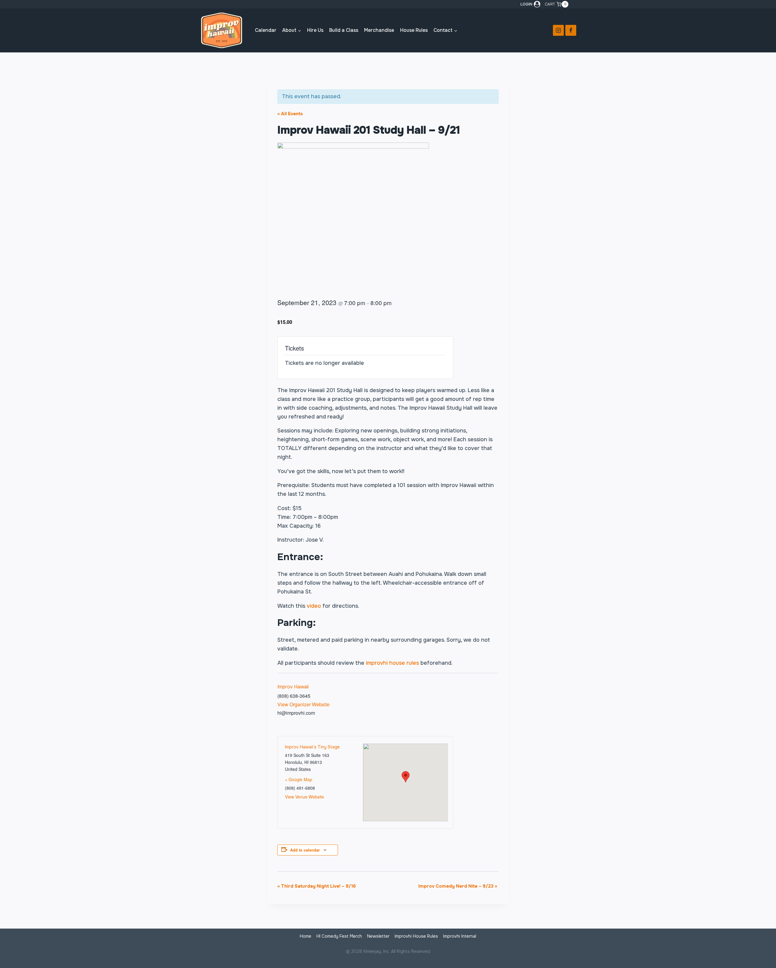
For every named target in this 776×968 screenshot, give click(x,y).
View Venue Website (304, 797)
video (314, 606)
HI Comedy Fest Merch (339, 936)
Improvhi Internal (459, 936)
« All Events (290, 114)
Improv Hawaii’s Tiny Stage (312, 747)
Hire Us (315, 30)
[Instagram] (558, 30)
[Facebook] (570, 30)
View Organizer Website (303, 704)
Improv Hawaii (293, 687)
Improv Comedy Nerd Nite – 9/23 (457, 886)
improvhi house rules (392, 663)
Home (305, 936)
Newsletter (378, 936)
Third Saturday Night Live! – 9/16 (316, 886)
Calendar (265, 30)
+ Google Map (298, 779)
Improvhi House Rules (416, 936)
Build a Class (343, 30)
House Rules (414, 30)
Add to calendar (305, 850)
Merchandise (379, 30)
